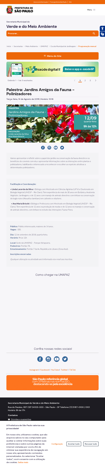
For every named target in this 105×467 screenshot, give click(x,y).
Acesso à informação (41, 2)
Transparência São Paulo (58, 2)
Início (9, 46)
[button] (95, 80)
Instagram (33, 369)
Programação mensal (87, 46)
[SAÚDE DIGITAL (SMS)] (52, 69)
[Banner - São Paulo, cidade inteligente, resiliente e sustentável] (52, 382)
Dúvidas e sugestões (21, 419)
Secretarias (18, 46)
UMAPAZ (44, 46)
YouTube (55, 369)
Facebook (44, 369)
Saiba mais (23, 462)
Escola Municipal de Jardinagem (63, 46)
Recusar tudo (91, 444)
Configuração (57, 444)
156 (70, 2)
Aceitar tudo (74, 444)
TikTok (72, 369)
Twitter (64, 369)
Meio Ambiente (31, 46)
